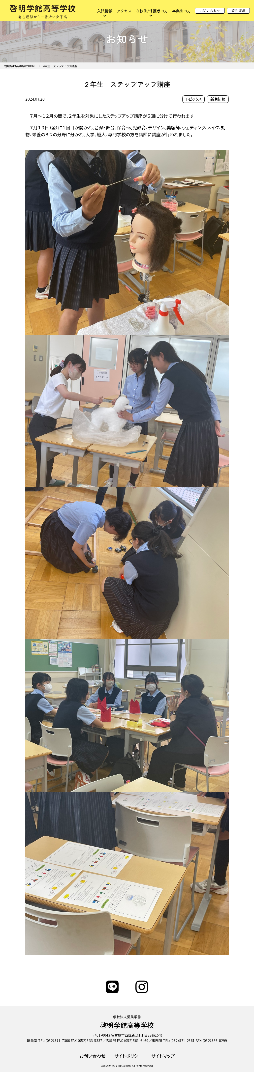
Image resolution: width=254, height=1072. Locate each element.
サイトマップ (163, 1055)
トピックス (193, 99)
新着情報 (217, 99)
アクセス (124, 10)
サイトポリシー (128, 1055)
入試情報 (104, 10)
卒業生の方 (181, 10)
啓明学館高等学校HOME (20, 66)
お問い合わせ (209, 10)
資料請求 (238, 10)
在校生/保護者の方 (152, 10)
